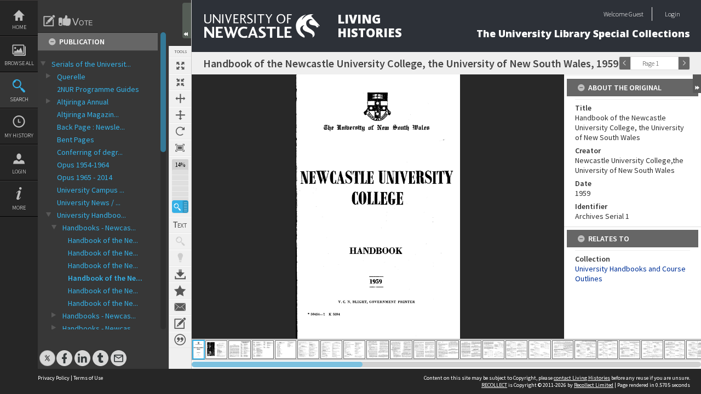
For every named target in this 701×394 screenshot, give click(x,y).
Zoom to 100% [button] (180, 148)
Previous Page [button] (624, 63)
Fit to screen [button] (180, 82)
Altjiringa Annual (82, 102)
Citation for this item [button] (180, 340)
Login (19, 171)
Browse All (19, 63)
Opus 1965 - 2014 (84, 177)
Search (19, 99)
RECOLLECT (494, 385)
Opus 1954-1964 (83, 165)
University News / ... (88, 202)
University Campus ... (90, 190)
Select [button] (672, 63)
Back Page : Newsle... (91, 127)
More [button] (19, 207)
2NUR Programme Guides (98, 89)
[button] (180, 206)
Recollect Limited (593, 385)
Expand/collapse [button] (697, 83)
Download (180, 274)
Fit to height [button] (180, 115)
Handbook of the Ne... (103, 240)
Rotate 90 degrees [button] (180, 131)
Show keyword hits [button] (180, 241)
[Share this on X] (47, 352)
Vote (76, 21)
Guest (636, 14)
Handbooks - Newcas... (99, 228)
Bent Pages (75, 139)
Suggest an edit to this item (49, 21)
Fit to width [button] (180, 98)
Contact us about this (180, 307)
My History (18, 135)
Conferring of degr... (90, 152)
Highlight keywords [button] (180, 258)
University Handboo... (91, 215)
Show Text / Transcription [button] (180, 225)
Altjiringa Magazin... (88, 114)
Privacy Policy (54, 377)
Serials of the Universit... (91, 64)
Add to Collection (180, 290)
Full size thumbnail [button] (180, 65)
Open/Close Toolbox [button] (186, 20)
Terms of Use (88, 377)
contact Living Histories (582, 377)
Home (19, 27)
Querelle (71, 77)
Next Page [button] (684, 63)
